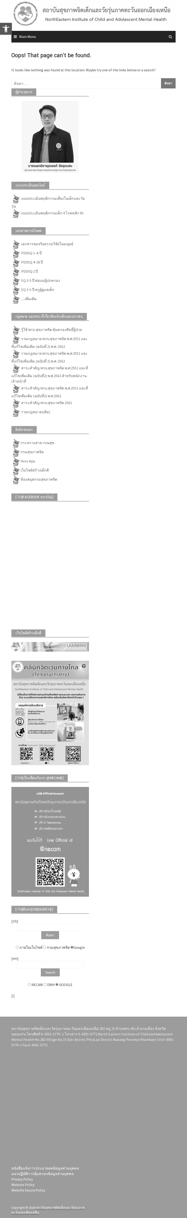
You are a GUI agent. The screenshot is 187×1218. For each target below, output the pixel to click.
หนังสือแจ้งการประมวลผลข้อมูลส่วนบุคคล (45, 1168)
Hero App (28, 461)
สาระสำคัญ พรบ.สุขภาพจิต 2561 (46, 402)
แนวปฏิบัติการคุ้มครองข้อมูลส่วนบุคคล (42, 1173)
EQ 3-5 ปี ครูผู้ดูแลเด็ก (37, 289)
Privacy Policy (22, 1179)
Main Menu (27, 36)
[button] (6, 29)
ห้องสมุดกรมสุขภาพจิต (39, 479)
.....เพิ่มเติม (29, 298)
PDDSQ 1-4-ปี (31, 253)
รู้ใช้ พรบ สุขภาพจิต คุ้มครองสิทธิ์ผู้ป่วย (51, 329)
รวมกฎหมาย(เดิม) (35, 412)
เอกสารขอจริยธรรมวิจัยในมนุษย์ (47, 244)
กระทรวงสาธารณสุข (37, 442)
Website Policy (22, 1184)
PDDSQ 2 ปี (29, 271)
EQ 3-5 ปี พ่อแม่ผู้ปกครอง (40, 280)
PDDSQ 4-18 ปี (32, 262)
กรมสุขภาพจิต (32, 452)
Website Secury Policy (28, 1190)
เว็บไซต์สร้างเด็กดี (35, 470)
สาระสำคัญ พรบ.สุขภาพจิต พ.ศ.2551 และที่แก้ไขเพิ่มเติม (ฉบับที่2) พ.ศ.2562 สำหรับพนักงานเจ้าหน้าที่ (49, 375)
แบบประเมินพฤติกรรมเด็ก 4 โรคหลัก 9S (52, 213)
